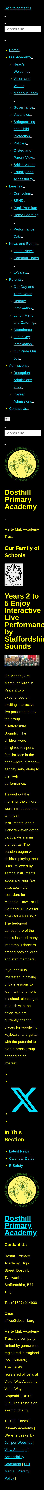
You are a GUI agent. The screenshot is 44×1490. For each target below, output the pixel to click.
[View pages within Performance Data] (22, 237)
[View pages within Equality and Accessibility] (34, 180)
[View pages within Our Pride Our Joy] (20, 359)
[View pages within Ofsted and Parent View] (34, 158)
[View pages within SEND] (24, 201)
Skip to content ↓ (18, 8)
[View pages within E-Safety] (28, 273)
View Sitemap (16, 1450)
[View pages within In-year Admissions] (33, 402)
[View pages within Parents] (22, 280)
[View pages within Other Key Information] (33, 345)
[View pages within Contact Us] (28, 409)
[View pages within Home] (20, 51)
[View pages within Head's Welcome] (29, 72)
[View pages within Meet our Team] (14, 101)
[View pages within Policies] (27, 144)
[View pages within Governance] (34, 108)
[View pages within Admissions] (28, 366)
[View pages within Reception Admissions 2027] (22, 388)
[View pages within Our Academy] (32, 58)
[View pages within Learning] (24, 187)
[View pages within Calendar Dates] (14, 266)
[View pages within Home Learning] (14, 223)
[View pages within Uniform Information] (33, 309)
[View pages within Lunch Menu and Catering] (35, 323)
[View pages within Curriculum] (32, 194)
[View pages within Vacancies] (31, 115)
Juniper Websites (18, 1442)
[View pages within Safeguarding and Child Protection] (31, 137)
